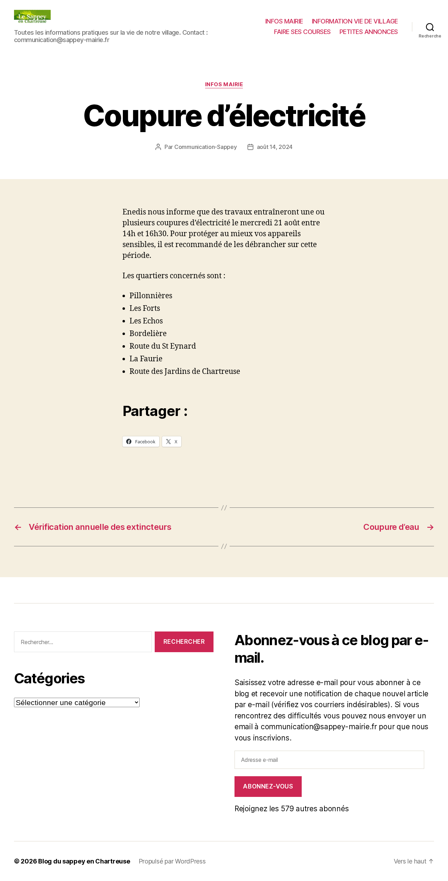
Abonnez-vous (268, 786)
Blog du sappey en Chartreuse (84, 861)
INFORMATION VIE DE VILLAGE (355, 21)
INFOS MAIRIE (284, 21)
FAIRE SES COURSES (302, 31)
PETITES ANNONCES (369, 31)
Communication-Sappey (205, 146)
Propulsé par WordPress (172, 861)
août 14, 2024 (275, 146)
